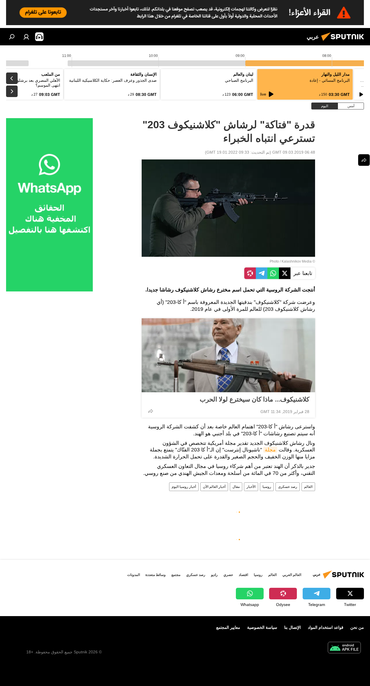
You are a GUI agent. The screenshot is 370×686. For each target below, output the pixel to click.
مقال (236, 487)
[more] (150, 411)
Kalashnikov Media (297, 261)
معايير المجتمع (228, 627)
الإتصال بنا (292, 627)
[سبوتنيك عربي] (344, 41)
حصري (228, 575)
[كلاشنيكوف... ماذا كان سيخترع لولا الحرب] (228, 355)
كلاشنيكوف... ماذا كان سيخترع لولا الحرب (254, 399)
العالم (308, 487)
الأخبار (251, 487)
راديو (214, 575)
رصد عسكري (287, 487)
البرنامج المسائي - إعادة (330, 80)
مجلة (270, 450)
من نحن (357, 627)
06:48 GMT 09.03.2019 (293, 152)
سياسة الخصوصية (262, 627)
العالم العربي (291, 575)
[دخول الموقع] (26, 36)
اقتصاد (243, 575)
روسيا (266, 487)
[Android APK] (344, 648)
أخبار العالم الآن (214, 487)
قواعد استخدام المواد (325, 627)
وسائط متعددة (155, 575)
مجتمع (175, 575)
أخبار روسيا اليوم (184, 487)
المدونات (133, 575)
